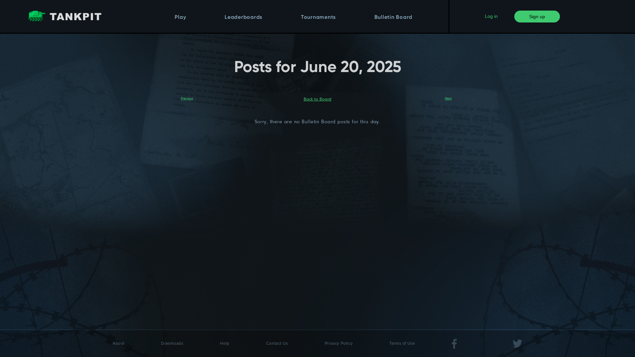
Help (224, 343)
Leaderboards (243, 17)
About (118, 343)
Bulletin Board (393, 17)
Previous (187, 98)
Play (180, 17)
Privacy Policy (339, 343)
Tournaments (318, 17)
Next (448, 98)
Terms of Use (402, 343)
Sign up (537, 16)
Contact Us (277, 343)
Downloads (172, 343)
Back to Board (317, 98)
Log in (491, 16)
